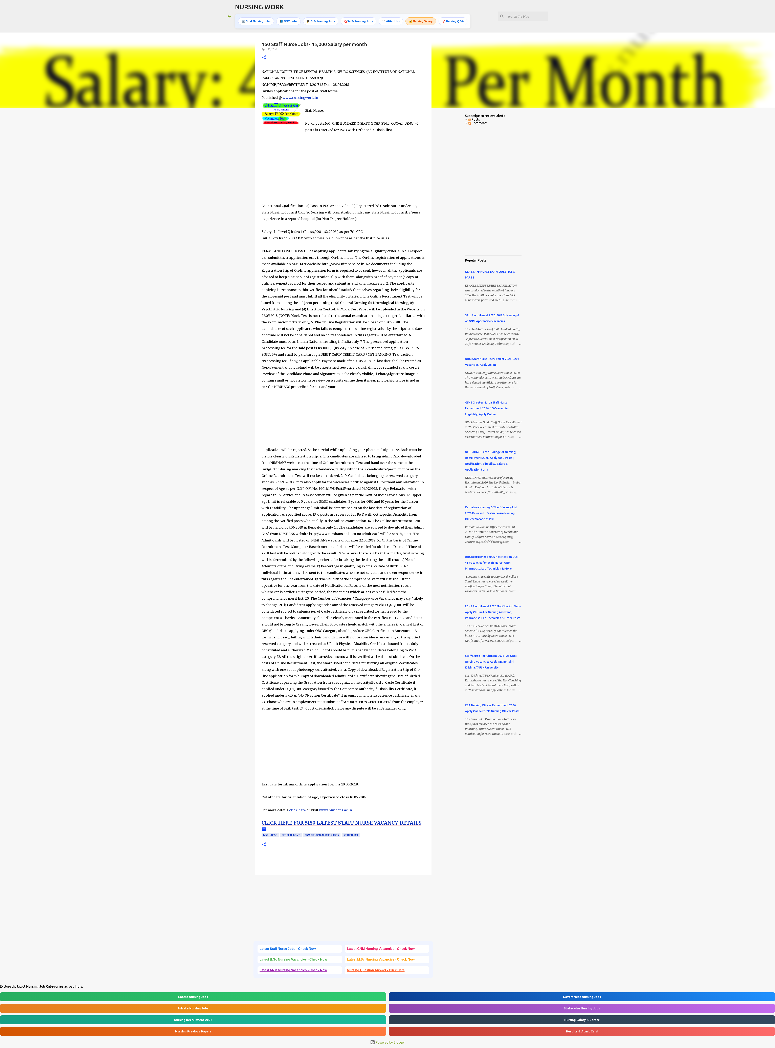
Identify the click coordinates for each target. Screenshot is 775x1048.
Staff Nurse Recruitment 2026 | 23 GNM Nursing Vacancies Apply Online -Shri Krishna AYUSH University (491, 661)
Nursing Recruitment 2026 (193, 1020)
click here (297, 810)
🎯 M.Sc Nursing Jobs (358, 21)
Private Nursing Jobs (193, 1008)
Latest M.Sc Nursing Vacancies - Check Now (381, 959)
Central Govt (291, 835)
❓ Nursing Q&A (453, 21)
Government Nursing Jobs (582, 997)
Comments (479, 123)
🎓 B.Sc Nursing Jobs (321, 21)
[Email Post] (264, 830)
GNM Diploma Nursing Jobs (322, 835)
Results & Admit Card (582, 1031)
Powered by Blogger (390, 1042)
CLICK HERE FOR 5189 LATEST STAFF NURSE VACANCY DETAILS (341, 823)
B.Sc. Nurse (270, 835)
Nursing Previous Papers (193, 1031)
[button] (264, 57)
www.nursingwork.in (300, 98)
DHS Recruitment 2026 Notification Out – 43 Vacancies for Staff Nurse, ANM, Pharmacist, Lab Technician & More (492, 562)
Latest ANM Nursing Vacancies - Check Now (293, 970)
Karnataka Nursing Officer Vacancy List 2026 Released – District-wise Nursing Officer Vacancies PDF (491, 513)
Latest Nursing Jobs (193, 997)
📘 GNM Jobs (288, 21)
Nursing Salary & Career (581, 1020)
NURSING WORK (259, 7)
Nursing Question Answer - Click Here (376, 970)
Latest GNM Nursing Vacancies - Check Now (381, 948)
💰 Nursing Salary (421, 21)
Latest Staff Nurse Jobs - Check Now (288, 948)
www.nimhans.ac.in (335, 810)
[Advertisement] (343, 174)
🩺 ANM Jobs (391, 21)
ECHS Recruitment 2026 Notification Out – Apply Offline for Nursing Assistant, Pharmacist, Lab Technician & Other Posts (493, 612)
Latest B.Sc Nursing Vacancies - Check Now (293, 959)
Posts (475, 119)
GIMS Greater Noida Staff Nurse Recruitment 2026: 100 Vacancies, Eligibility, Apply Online (487, 408)
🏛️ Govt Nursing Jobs (256, 21)
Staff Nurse (351, 835)
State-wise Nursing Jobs (582, 1008)
